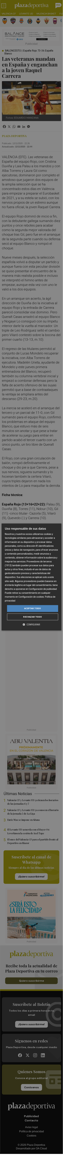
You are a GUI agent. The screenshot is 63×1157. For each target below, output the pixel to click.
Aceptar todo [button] (32, 608)
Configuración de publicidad (43, 589)
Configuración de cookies (31, 596)
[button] (31, 624)
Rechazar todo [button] (32, 616)
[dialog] (31, 576)
